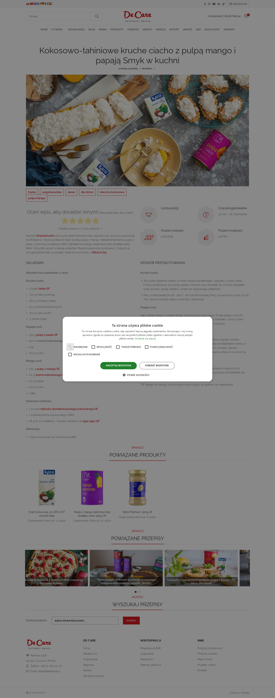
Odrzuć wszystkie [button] (157, 365)
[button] (137, 375)
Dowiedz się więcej (145, 338)
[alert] (137, 349)
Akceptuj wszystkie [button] (118, 365)
